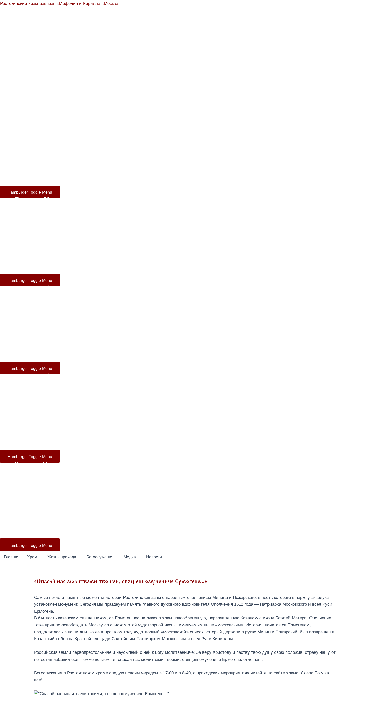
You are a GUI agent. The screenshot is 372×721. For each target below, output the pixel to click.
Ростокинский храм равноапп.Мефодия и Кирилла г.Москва (59, 3)
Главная (22, 114)
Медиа (257, 114)
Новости (288, 114)
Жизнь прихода (126, 114)
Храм (38, 114)
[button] (33, 557)
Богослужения (199, 114)
